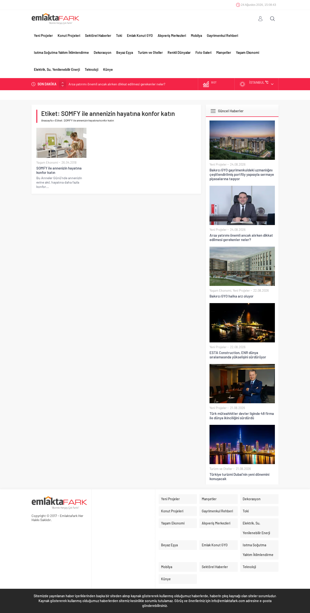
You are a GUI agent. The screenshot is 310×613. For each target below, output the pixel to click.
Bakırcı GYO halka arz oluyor (89, 84)
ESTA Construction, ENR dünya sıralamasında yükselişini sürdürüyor (237, 354)
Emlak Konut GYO (140, 35)
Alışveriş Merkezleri (172, 35)
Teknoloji (91, 69)
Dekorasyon (102, 52)
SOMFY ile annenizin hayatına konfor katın (59, 170)
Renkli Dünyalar (179, 52)
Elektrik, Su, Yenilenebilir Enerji (57, 69)
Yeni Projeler (43, 35)
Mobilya (196, 35)
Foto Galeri (203, 52)
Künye (108, 69)
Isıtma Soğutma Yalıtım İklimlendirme (61, 52)
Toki (119, 35)
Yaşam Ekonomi (247, 52)
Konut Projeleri (69, 35)
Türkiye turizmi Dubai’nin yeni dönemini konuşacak (239, 476)
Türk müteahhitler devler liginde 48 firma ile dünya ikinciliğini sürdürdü (241, 415)
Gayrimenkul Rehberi (222, 35)
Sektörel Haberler (98, 35)
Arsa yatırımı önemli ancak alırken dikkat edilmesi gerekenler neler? (241, 237)
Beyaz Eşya (124, 52)
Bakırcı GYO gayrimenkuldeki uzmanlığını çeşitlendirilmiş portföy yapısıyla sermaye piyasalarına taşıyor (241, 174)
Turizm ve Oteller (150, 52)
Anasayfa (47, 120)
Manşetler (223, 52)
